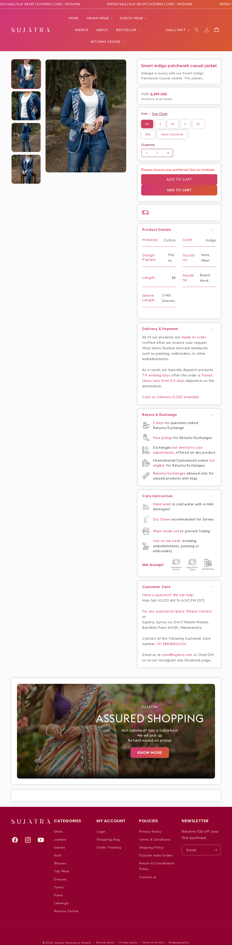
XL (198, 124)
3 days (159, 423)
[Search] (197, 30)
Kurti (57, 855)
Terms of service (153, 942)
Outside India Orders (156, 855)
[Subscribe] (215, 850)
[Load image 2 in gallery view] (26, 106)
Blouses (60, 863)
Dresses (60, 879)
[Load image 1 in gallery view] (26, 74)
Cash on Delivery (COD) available (170, 397)
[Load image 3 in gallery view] (26, 137)
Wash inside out (166, 531)
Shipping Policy (151, 847)
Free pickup (162, 438)
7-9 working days (156, 375)
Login (101, 831)
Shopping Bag (108, 839)
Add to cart (179, 179)
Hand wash (162, 504)
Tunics (59, 887)
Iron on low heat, (167, 541)
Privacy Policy (150, 831)
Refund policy (105, 942)
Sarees (59, 847)
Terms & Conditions (155, 839)
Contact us (148, 877)
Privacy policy (128, 942)
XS (147, 124)
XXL (148, 134)
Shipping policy (179, 942)
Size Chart (159, 114)
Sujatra (59, 942)
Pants (58, 895)
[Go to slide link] (116, 731)
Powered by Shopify (78, 942)
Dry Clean (162, 519)
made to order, (193, 337)
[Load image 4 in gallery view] (26, 169)
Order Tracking (109, 847)
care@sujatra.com (177, 655)
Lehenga (61, 903)
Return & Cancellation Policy (157, 866)
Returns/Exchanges (170, 473)
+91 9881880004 (171, 644)
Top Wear (62, 871)
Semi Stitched (172, 134)
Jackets (60, 839)
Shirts (58, 831)
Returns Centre (66, 911)
